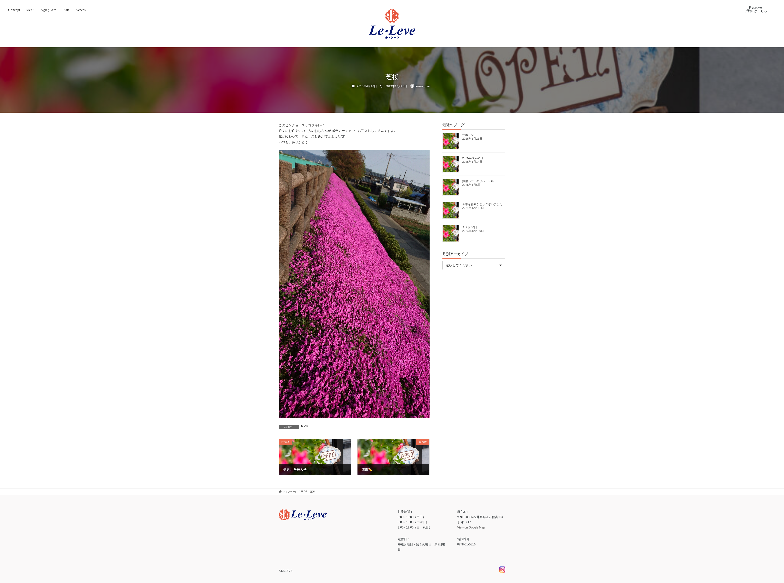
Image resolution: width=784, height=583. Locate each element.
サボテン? (468, 135)
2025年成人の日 (472, 158)
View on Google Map (471, 527)
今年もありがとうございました (482, 204)
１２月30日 (469, 227)
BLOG (304, 426)
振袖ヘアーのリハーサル (478, 181)
